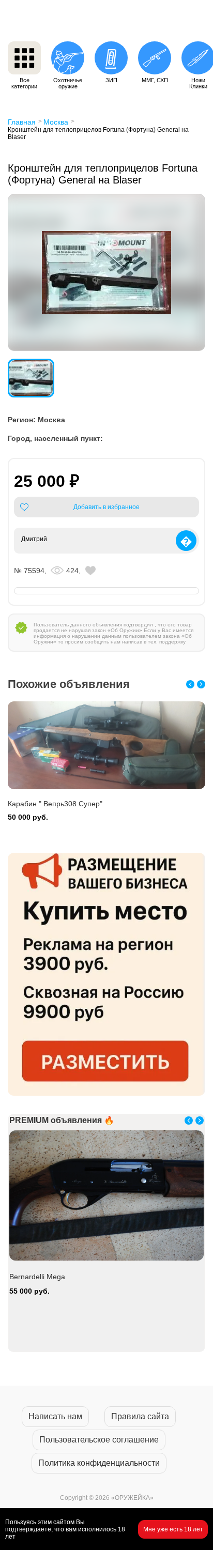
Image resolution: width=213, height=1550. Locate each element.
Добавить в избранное (106, 507)
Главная (22, 122)
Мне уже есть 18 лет (173, 1529)
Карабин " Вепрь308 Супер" (55, 804)
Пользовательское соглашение (99, 1439)
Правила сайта (140, 1416)
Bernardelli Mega (37, 1276)
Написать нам (55, 1416)
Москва (55, 122)
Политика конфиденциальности (99, 1463)
